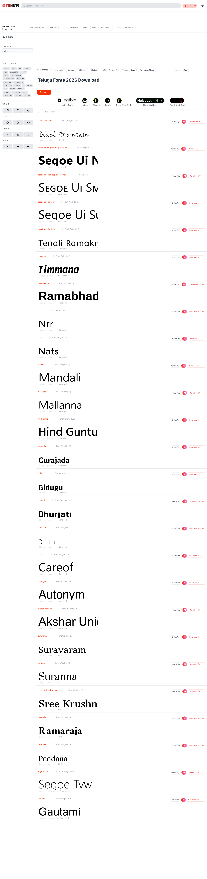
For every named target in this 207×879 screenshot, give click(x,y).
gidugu (41, 473)
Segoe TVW (43, 771)
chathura (42, 527)
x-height (6, 128)
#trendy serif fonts (147, 70)
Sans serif (62, 167)
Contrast (7, 116)
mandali (41, 364)
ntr (39, 310)
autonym (42, 581)
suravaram (42, 636)
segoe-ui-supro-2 (46, 202)
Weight (6, 104)
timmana (42, 256)
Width (5, 140)
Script (61, 140)
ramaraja (42, 717)
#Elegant (82, 70)
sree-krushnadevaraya (48, 690)
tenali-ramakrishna (46, 229)
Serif (60, 655)
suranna (41, 663)
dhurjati (41, 500)
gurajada (42, 446)
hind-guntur (43, 419)
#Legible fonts (57, 70)
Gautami (41, 798)
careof (41, 554)
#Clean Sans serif (110, 70)
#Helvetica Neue (128, 70)
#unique (71, 70)
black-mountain (45, 120)
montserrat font (181, 70)
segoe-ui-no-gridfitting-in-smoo (52, 147)
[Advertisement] (103, 17)
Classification (9, 64)
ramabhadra (43, 283)
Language (7, 46)
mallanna (42, 392)
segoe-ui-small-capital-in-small (52, 175)
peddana (42, 744)
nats (40, 337)
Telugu (43, 92)
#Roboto (94, 70)
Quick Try (175, 122)
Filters (9, 36)
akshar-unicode (45, 609)
